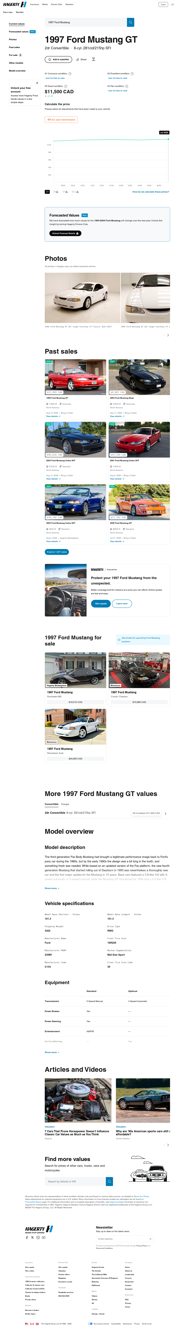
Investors (129, 1289)
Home (127, 1267)
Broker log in (30, 1314)
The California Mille (99, 1274)
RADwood (96, 1285)
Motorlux (95, 1282)
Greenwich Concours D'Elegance (105, 1278)
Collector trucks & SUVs (35, 1289)
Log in (163, 4)
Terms (127, 1307)
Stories (94, 1299)
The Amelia (96, 1271)
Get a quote (101, 603)
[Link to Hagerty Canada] (32, 1324)
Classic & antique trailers (35, 1292)
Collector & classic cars (34, 1285)
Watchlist (19, 12)
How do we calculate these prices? (151, 192)
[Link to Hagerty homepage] (39, 1229)
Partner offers (64, 1274)
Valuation (62, 1271)
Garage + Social (98, 1314)
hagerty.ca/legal (116, 1202)
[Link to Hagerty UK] (37, 1324)
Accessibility (116, 1324)
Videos (94, 1296)
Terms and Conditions (104, 1248)
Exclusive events (65, 1282)
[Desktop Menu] (172, 4)
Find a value (8, 12)
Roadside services (65, 1292)
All (93, 1303)
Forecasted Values (33, 1202)
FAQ (126, 1299)
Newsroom (129, 1282)
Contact (128, 1285)
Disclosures (127, 1324)
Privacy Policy (141, 1246)
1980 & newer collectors (34, 1281)
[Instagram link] (38, 1237)
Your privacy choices (101, 1324)
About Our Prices (141, 1196)
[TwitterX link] (32, 1237)
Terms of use (147, 1324)
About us (128, 1271)
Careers (128, 1278)
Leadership (129, 1274)
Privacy (128, 1303)
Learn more (122, 603)
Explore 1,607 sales (57, 552)
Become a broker (32, 1310)
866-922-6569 (63, 1296)
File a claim (29, 1271)
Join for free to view (55, 78)
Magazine (62, 1278)
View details (52, 416)
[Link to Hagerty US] (26, 1324)
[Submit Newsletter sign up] (150, 1239)
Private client (30, 1299)
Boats (27, 1296)
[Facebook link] (27, 1237)
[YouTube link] (43, 1237)
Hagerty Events (98, 1267)
